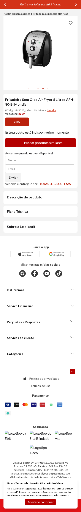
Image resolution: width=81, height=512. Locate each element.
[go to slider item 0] (28, 88)
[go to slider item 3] (43, 88)
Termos (59, 488)
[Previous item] (5, 4)
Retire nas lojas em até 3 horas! (40, 4)
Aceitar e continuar (41, 502)
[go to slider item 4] (47, 88)
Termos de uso (40, 386)
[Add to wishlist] (70, 22)
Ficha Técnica (17, 211)
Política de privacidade (44, 378)
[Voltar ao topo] (72, 371)
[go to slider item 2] (38, 88)
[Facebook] (34, 273)
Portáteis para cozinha (16, 13)
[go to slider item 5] (52, 88)
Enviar (13, 177)
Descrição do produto (24, 197)
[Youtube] (46, 273)
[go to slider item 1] (33, 88)
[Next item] (75, 4)
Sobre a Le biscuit (21, 226)
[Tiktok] (59, 273)
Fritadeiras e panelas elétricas (50, 13)
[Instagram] (22, 273)
